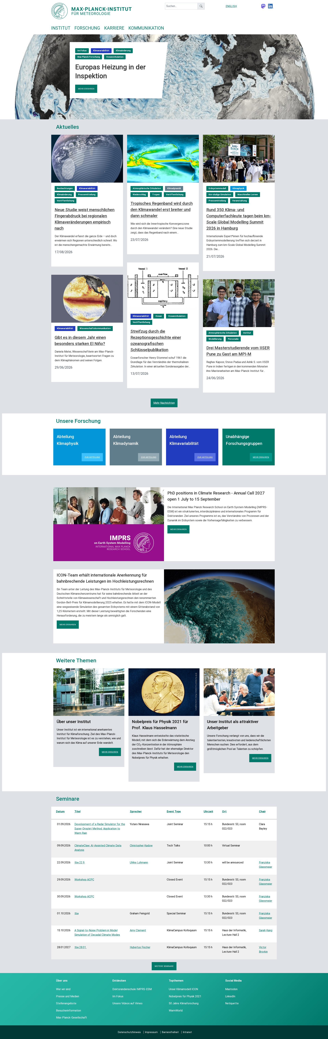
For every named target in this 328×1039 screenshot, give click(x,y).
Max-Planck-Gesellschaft (71, 1017)
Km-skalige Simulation (220, 194)
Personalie (233, 339)
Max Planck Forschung (88, 57)
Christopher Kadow (141, 845)
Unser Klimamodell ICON (183, 989)
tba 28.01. (80, 947)
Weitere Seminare (164, 966)
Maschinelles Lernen (247, 194)
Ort (224, 811)
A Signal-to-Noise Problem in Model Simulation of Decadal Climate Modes (97, 932)
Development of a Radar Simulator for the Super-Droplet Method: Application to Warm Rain (99, 829)
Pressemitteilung (86, 194)
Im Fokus (82, 50)
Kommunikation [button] (146, 28)
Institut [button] (60, 28)
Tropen (156, 194)
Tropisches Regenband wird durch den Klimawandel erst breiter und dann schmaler (162, 209)
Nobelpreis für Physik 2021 (185, 996)
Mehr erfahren (86, 89)
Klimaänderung (123, 50)
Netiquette (232, 1003)
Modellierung (215, 339)
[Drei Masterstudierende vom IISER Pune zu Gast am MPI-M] (239, 303)
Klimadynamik (174, 188)
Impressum (151, 1032)
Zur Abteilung (92, 457)
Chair (262, 811)
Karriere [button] (114, 28)
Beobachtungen (65, 188)
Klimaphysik (238, 188)
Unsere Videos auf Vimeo (127, 1003)
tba (76, 913)
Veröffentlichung (65, 201)
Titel (77, 811)
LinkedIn (230, 996)
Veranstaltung (239, 201)
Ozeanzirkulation (114, 57)
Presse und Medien (67, 996)
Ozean (158, 316)
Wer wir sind (63, 989)
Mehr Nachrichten (164, 403)
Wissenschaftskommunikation (95, 328)
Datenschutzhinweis (129, 1032)
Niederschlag (139, 194)
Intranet (187, 1032)
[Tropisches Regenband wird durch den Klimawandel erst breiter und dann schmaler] (163, 158)
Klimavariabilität (101, 50)
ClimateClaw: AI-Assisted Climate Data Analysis (97, 848)
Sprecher (136, 811)
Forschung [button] (87, 28)
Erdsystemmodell (217, 188)
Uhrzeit (208, 811)
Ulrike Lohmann (139, 862)
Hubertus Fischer (140, 947)
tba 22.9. (79, 862)
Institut (247, 333)
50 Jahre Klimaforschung (184, 1003)
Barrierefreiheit (170, 1032)
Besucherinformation (68, 1010)
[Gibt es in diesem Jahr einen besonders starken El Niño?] (87, 298)
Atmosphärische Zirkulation (147, 188)
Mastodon (231, 989)
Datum (60, 811)
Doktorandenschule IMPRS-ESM (132, 989)
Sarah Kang (265, 930)
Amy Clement (138, 930)
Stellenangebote (66, 1003)
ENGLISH (231, 6)
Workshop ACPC (84, 879)
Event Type (174, 811)
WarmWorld (176, 1010)
